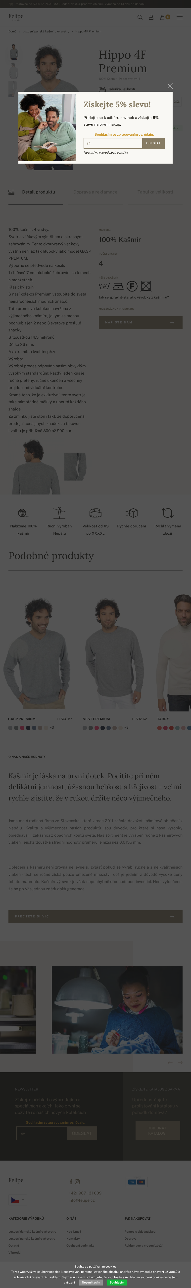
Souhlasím (117, 1282)
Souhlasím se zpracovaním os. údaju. (124, 134)
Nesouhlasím (91, 1282)
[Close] (169, 86)
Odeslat (153, 143)
